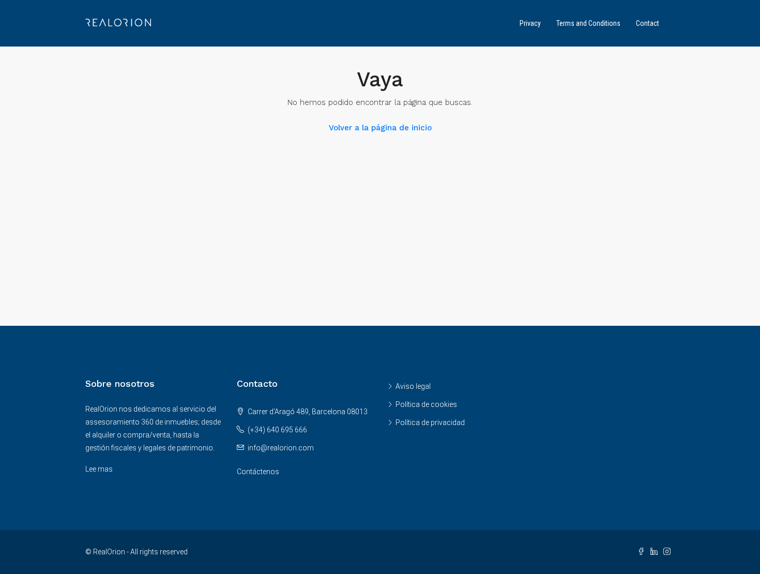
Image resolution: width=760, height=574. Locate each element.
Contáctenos (258, 471)
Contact (647, 23)
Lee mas (99, 469)
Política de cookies (426, 404)
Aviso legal (413, 386)
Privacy (530, 23)
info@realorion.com (281, 448)
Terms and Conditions (588, 23)
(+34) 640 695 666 (277, 430)
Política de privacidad (430, 422)
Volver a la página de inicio (380, 127)
